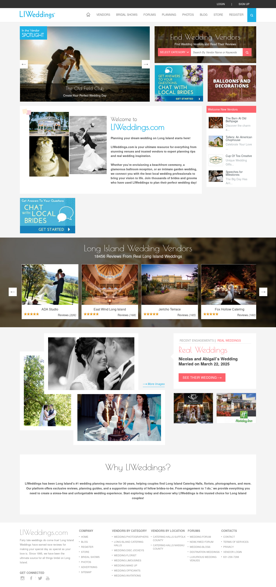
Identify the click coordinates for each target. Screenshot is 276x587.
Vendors (103, 15)
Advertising (89, 567)
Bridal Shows (126, 15)
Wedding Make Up (125, 565)
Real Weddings (229, 340)
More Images (156, 384)
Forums (149, 15)
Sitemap (86, 572)
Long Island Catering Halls (128, 543)
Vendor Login (232, 551)
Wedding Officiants (127, 570)
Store (218, 15)
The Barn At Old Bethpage (236, 119)
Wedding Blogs (200, 546)
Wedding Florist (125, 555)
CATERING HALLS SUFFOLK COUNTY (169, 538)
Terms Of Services (236, 541)
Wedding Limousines (127, 560)
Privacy (228, 546)
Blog (204, 15)
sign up (244, 4)
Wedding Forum (200, 536)
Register (236, 15)
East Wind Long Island (108, 309)
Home (84, 536)
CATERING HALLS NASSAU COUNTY (168, 546)
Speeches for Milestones (234, 173)
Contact (229, 536)
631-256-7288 (231, 557)
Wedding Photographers (131, 536)
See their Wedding (200, 377)
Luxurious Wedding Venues (203, 558)
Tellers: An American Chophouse (239, 138)
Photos (188, 15)
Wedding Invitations (127, 575)
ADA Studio (48, 309)
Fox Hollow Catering (227, 309)
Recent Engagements (197, 340)
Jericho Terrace (168, 309)
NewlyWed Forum (201, 541)
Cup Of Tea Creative (239, 156)
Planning (169, 15)
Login (221, 4)
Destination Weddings (205, 551)
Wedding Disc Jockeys (129, 550)
